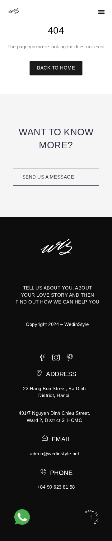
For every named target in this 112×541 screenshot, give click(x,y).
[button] (101, 12)
